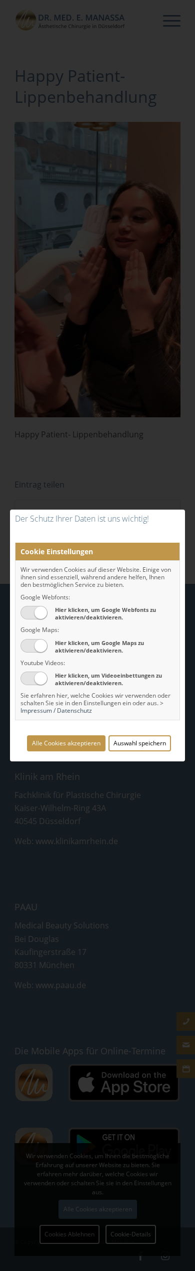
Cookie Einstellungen (56, 551)
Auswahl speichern (140, 743)
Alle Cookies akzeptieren (66, 743)
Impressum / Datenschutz (56, 710)
